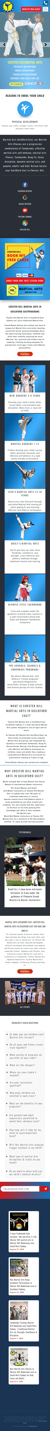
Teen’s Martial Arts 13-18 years (25, 493)
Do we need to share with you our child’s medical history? (25, 1173)
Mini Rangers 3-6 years (25, 395)
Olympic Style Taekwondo (25, 604)
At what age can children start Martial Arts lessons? (27, 1036)
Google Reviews (25, 204)
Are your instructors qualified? (21, 1084)
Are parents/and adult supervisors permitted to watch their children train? (24, 1118)
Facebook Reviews (25, 191)
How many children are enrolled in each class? (23, 1094)
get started (16, 84)
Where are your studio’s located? (23, 1074)
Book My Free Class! (31, 9)
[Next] (46, 44)
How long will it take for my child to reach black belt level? (25, 1132)
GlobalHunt (33, 1426)
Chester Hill (25, 229)
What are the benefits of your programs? (26, 1105)
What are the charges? (22, 1065)
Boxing (33, 962)
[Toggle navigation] (45, 9)
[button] (25, 1036)
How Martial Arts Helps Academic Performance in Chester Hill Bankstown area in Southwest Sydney (23, 1284)
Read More (25, 354)
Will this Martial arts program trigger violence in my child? (26, 1146)
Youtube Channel (25, 216)
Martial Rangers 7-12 (25, 444)
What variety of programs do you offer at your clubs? (26, 1056)
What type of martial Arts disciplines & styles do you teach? (24, 1159)
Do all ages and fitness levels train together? (27, 1046)
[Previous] (4, 44)
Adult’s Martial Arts (25, 543)
